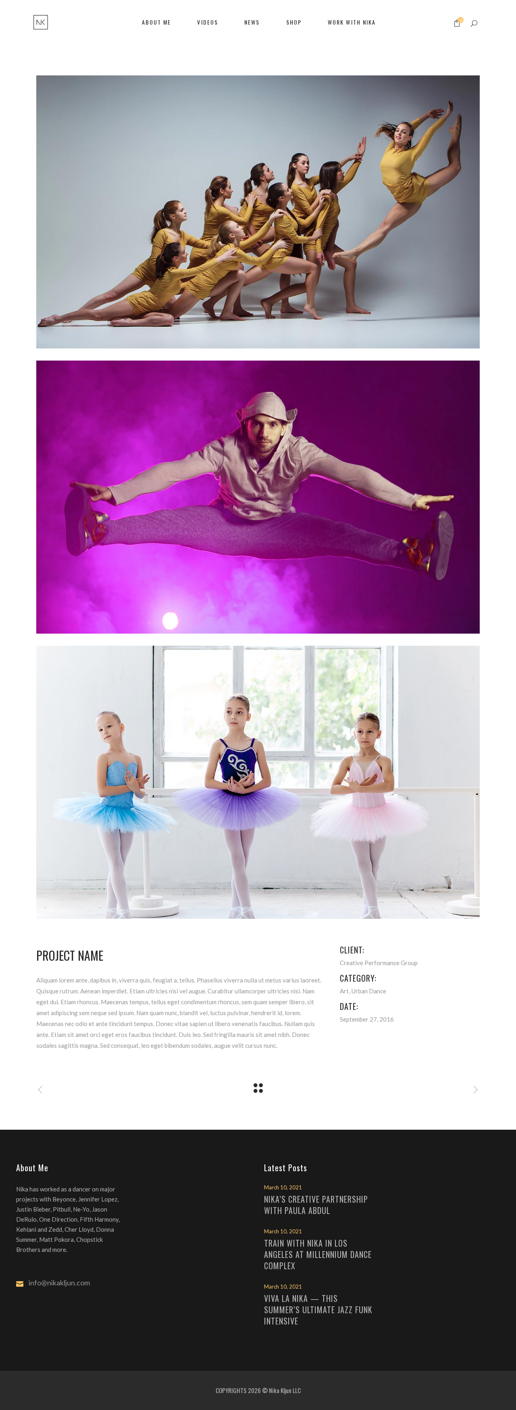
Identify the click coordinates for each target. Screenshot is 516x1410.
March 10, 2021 (283, 1187)
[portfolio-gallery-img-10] (258, 782)
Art (344, 991)
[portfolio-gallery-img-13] (258, 497)
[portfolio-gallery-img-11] (258, 211)
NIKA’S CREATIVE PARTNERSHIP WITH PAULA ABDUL (316, 1204)
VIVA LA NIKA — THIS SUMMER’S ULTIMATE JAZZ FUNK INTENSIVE (318, 1309)
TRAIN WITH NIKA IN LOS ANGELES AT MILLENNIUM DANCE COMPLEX (318, 1254)
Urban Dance (369, 991)
